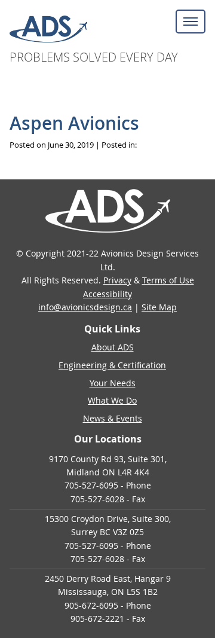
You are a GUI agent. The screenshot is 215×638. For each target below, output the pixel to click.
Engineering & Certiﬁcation (112, 365)
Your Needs (113, 383)
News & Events (112, 418)
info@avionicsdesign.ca (85, 307)
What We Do (112, 400)
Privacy (117, 280)
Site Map (159, 307)
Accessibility (107, 294)
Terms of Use (168, 280)
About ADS (112, 347)
